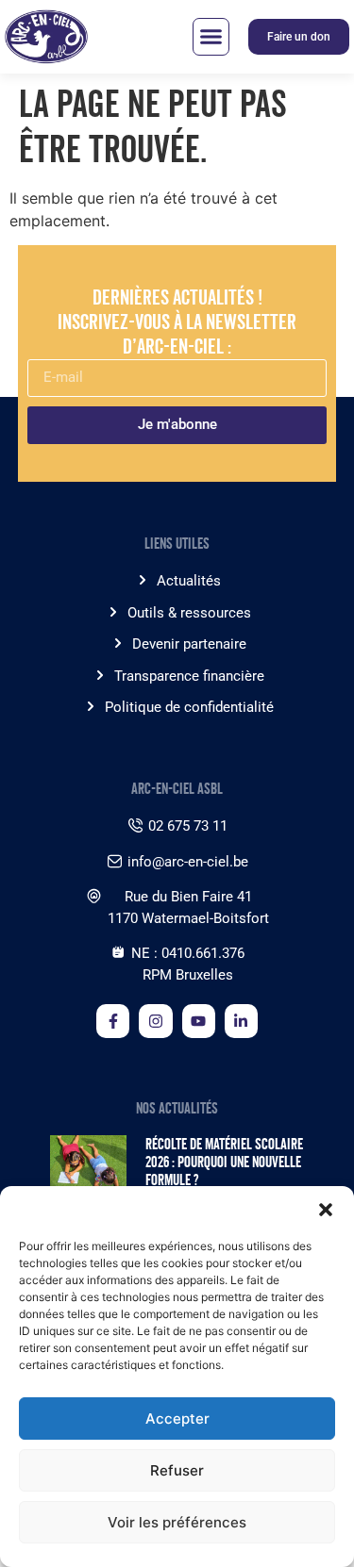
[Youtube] (198, 1020)
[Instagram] (155, 1020)
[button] (325, 1209)
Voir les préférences (177, 1522)
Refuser (177, 1470)
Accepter (177, 1418)
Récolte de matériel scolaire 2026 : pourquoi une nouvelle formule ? (224, 1162)
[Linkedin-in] (241, 1020)
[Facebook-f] (112, 1020)
